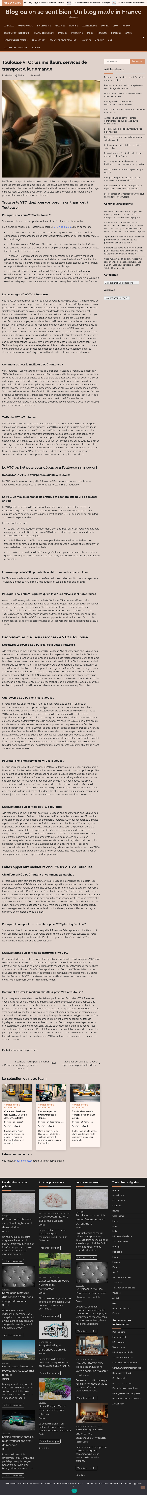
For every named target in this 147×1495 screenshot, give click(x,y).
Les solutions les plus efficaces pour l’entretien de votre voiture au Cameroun (122, 265)
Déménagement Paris (122, 1352)
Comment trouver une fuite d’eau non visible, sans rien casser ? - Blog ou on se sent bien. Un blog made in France (123, 225)
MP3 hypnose (118, 1342)
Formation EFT (119, 1337)
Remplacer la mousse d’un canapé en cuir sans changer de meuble (17, 1297)
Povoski (35, 75)
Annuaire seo (118, 1404)
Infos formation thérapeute (124, 1363)
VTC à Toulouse (62, 227)
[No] (143, 1487)
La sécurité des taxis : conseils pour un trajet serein (83, 1114)
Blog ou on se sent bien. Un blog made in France (73, 11)
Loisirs (105, 26)
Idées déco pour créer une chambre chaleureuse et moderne (91, 1433)
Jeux (115, 26)
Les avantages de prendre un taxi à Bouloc (47, 1114)
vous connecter (23, 1160)
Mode (90, 33)
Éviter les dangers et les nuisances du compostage (120, 3)
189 (45, 1448)
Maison (126, 26)
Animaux (9, 26)
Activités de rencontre (122, 1383)
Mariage (62, 33)
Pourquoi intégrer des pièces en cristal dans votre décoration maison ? (92, 1366)
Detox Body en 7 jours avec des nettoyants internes (52, 1410)
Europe (36, 47)
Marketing (77, 33)
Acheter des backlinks (122, 1357)
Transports (38, 40)
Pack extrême (118, 1332)
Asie (110, 40)
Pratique (116, 33)
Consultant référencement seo (126, 1368)
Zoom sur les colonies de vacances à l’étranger (30, 3)
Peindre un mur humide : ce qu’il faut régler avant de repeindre (17, 1223)
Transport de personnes (64, 40)
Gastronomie (89, 26)
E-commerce (44, 26)
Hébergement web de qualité (126, 1393)
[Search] (143, 37)
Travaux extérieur (44, 33)
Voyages (86, 40)
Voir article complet (13, 1261)
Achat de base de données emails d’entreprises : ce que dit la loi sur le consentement (121, 121)
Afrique (99, 40)
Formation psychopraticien (125, 1388)
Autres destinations (15, 47)
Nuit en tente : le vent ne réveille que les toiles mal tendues (18, 1370)
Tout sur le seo (119, 1347)
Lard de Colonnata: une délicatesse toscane (75, 3)
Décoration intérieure (16, 33)
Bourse (73, 26)
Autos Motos (25, 26)
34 (82, 1475)
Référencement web (121, 1373)
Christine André (119, 1378)
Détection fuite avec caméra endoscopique (124, 231)
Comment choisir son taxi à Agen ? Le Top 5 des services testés (15, 1114)
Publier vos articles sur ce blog (126, 1398)
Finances (60, 26)
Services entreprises (16, 40)
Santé (128, 33)
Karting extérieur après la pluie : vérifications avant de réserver (18, 1441)
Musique (102, 33)
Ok (74, 1491)
